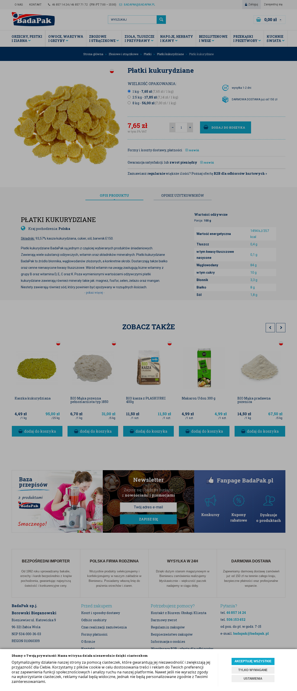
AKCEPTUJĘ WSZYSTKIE (253, 661)
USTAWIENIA (253, 678)
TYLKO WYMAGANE (253, 670)
